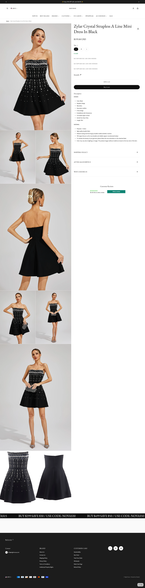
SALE (111, 16)
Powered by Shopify (135, 577)
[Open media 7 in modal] (53, 317)
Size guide (76, 75)
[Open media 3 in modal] (18, 157)
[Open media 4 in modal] (53, 157)
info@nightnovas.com (13, 552)
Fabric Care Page (78, 564)
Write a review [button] (116, 191)
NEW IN (35, 16)
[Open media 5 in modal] (35, 237)
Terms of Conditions (45, 564)
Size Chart (76, 555)
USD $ (14, 8)
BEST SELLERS (44, 16)
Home (7, 21)
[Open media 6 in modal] (18, 317)
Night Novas (127, 577)
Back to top (8, 540)
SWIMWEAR (89, 16)
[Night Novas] (72, 8)
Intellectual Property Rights (46, 567)
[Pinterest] (121, 548)
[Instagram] (116, 548)
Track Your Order (78, 558)
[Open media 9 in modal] (18, 477)
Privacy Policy (43, 561)
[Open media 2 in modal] (35, 76)
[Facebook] (110, 548)
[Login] (133, 8)
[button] (7, 8)
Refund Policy (77, 567)
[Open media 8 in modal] (35, 397)
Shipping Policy (43, 558)
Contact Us (42, 555)
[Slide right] (139, 2)
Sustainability (77, 552)
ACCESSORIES (100, 16)
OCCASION (77, 16)
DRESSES (55, 16)
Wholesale (76, 561)
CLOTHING (66, 16)
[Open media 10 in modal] (53, 477)
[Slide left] (6, 2)
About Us (42, 552)
